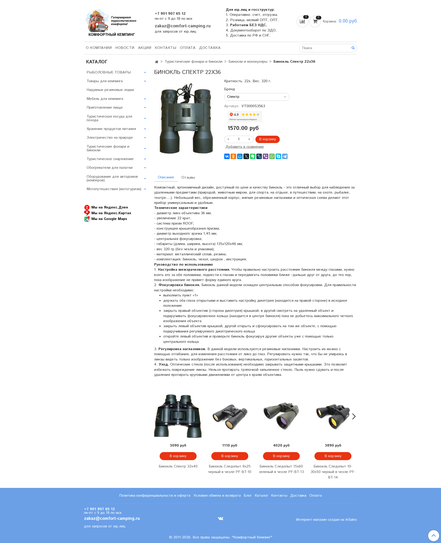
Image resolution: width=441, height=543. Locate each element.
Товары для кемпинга (105, 81)
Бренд (229, 89)
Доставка (209, 48)
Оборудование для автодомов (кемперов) (112, 178)
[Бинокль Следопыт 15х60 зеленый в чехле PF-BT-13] (281, 416)
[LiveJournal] (259, 156)
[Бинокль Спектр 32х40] (178, 416)
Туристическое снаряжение (110, 159)
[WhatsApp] (272, 156)
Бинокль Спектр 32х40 (178, 466)
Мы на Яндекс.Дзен (109, 207)
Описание (166, 177)
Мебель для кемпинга (105, 98)
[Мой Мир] (240, 156)
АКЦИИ (144, 48)
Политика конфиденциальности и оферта (154, 495)
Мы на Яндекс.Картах (111, 213)
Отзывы (188, 177)
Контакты (165, 48)
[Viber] (265, 156)
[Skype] (278, 156)
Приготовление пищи (104, 107)
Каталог (261, 495)
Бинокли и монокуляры (248, 61)
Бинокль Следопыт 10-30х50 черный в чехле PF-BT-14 (333, 472)
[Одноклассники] (233, 156)
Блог (248, 495)
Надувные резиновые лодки (110, 90)
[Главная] (156, 62)
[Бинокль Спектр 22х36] (185, 119)
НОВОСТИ (124, 48)
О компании (99, 48)
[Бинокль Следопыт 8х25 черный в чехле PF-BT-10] (230, 416)
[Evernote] (252, 156)
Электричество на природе (110, 137)
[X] (246, 156)
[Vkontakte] (220, 518)
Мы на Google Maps (109, 219)
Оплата (187, 48)
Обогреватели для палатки (110, 167)
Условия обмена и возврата (217, 495)
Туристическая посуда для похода (109, 118)
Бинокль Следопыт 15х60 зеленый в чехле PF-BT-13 (281, 469)
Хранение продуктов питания (111, 129)
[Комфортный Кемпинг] (110, 22)
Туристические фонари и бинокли (193, 61)
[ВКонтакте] (227, 156)
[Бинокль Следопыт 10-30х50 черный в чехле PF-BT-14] (333, 416)
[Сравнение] (303, 21)
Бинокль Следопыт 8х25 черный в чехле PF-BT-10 (229, 469)
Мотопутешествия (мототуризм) (114, 189)
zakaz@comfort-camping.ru (183, 26)
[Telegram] (285, 156)
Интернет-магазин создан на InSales (326, 520)
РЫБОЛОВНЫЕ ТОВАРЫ (109, 72)
